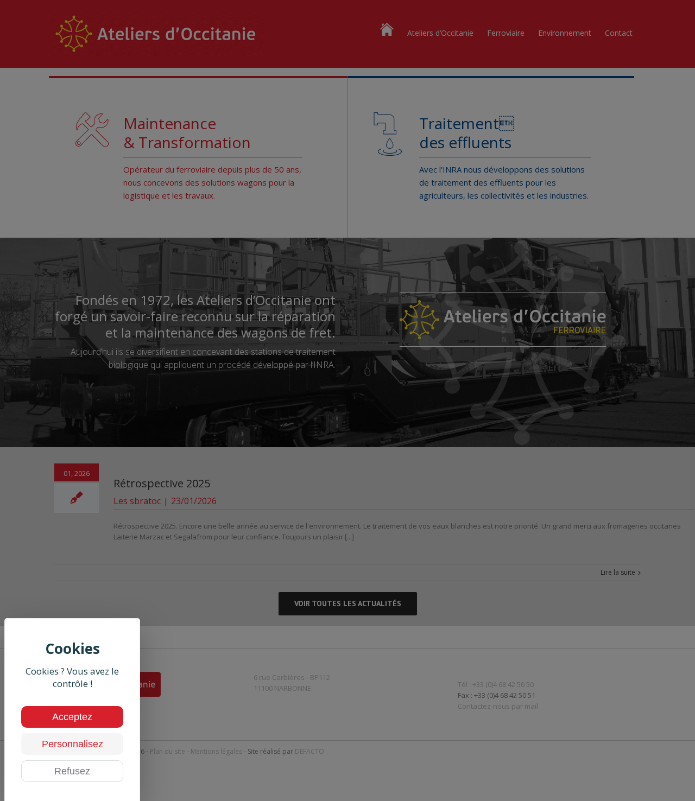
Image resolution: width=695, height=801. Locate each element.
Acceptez (72, 716)
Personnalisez (72, 744)
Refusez (72, 771)
